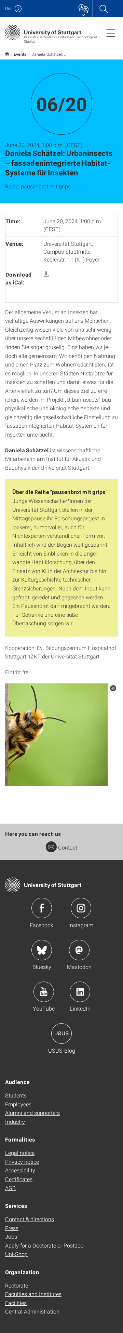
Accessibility (20, 1170)
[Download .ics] (46, 274)
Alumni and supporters (32, 1112)
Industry (15, 1121)
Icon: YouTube (43, 992)
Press (11, 1227)
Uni (8, 8)
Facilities (16, 1302)
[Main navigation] (111, 33)
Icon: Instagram (81, 908)
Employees (18, 1104)
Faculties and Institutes (33, 1293)
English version (7, 53)
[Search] (103, 8)
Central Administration (32, 1311)
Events (20, 54)
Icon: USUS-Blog (61, 1033)
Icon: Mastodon (79, 950)
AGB (10, 1187)
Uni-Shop (16, 1253)
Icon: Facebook (41, 908)
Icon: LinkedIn (80, 992)
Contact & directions (29, 1219)
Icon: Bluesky (41, 950)
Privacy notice (22, 1161)
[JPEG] (56, 733)
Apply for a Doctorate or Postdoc (44, 1245)
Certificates (18, 1179)
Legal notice (20, 1152)
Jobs (11, 1236)
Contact (67, 847)
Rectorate (16, 1285)
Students (16, 1095)
